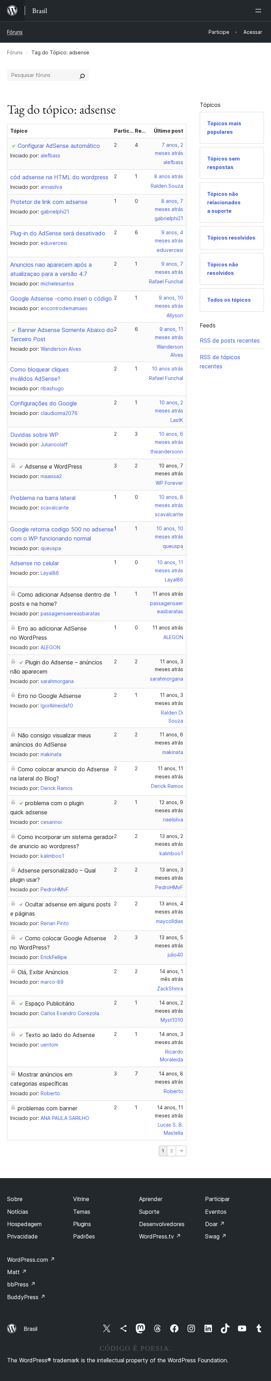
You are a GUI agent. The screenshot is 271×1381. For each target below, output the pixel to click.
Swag (216, 1236)
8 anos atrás (168, 176)
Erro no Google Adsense (49, 695)
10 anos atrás (167, 369)
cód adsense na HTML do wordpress (59, 177)
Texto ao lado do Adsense (60, 1034)
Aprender (150, 1198)
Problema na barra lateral (43, 497)
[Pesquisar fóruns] (82, 75)
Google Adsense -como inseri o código (61, 298)
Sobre (15, 1198)
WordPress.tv (160, 1236)
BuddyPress (26, 1297)
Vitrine (81, 1198)
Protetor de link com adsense (49, 201)
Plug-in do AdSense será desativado (57, 233)
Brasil (30, 1328)
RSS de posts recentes (230, 340)
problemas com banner (47, 1108)
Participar (217, 1198)
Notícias (17, 1211)
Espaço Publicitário (49, 1003)
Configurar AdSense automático (59, 145)
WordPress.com (31, 1259)
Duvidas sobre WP (34, 434)
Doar (215, 1224)
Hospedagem (24, 1224)
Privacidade (22, 1236)
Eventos (216, 1211)
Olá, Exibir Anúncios (43, 972)
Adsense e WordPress (53, 466)
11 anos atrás (167, 594)
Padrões (84, 1236)
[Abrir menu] (259, 10)
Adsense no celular (34, 563)
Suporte (149, 1211)
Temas (81, 1211)
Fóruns (15, 32)
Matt (17, 1272)
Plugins (82, 1224)
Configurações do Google (43, 403)
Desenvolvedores (162, 1224)
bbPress (21, 1284)
